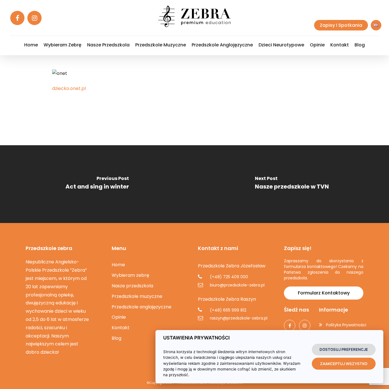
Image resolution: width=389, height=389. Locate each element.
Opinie (119, 317)
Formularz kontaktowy (324, 293)
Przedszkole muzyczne (137, 296)
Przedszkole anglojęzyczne (141, 307)
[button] (11, 377)
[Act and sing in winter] (97, 188)
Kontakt (121, 327)
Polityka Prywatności (346, 325)
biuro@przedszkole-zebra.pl (237, 285)
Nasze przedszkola (132, 285)
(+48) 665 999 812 (228, 310)
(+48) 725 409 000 (229, 277)
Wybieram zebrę (130, 275)
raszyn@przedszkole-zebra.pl (238, 318)
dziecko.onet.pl (69, 88)
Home (118, 264)
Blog (116, 338)
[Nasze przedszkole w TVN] (292, 188)
